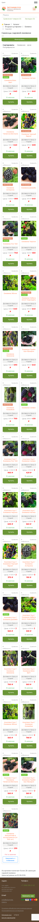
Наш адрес (5, 885)
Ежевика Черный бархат (29, 135)
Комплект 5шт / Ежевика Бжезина (10, 671)
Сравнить (14, 53)
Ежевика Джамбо (28, 188)
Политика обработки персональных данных (17, 908)
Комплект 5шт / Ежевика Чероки (10, 512)
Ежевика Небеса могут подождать (29, 299)
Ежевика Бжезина (10, 355)
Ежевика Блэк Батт (10, 81)
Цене (29, 45)
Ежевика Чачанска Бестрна (10, 133)
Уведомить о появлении (10, 859)
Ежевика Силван (29, 408)
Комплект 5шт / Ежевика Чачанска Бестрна (10, 780)
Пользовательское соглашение (13, 910)
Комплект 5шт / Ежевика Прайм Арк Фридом (28, 780)
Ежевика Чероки (29, 242)
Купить (11, 102)
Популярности (9, 47)
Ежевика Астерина (10, 189)
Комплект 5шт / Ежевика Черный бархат (10, 564)
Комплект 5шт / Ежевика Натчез (28, 512)
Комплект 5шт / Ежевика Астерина (29, 564)
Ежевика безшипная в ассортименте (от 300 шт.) (10, 836)
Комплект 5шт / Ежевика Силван (29, 460)
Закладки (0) (29, 19)
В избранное (7, 54)
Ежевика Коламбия (10, 409)
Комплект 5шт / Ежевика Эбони (10, 723)
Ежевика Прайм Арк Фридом (28, 350)
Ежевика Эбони (10, 293)
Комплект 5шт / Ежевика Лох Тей (10, 460)
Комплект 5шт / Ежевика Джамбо (10, 619)
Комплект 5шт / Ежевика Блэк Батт (29, 671)
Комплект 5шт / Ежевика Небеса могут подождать (29, 617)
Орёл (4, 2)
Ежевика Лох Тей (10, 244)
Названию (21, 45)
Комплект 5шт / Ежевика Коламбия (29, 724)
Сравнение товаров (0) (12, 19)
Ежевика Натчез (28, 78)
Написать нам (28, 896)
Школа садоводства (8, 917)
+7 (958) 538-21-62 (28, 885)
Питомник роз (6, 915)
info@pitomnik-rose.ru (7, 901)
